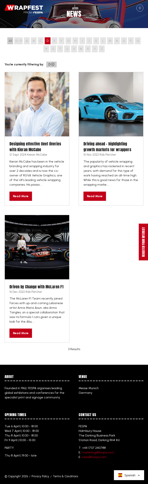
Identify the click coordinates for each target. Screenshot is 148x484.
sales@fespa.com (94, 457)
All (10, 41)
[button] (139, 8)
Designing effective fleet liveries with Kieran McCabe (35, 147)
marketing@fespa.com (98, 452)
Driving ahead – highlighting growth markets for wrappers (107, 147)
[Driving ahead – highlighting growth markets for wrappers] (111, 138)
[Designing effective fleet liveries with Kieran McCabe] (37, 138)
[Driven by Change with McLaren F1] (37, 279)
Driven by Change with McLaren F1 (36, 287)
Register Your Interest (143, 242)
